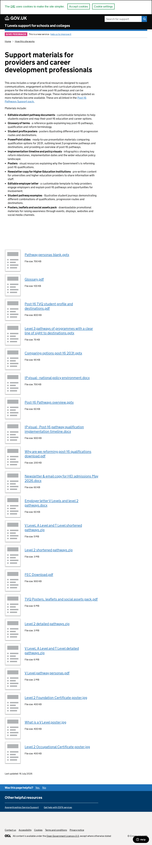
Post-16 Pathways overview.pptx (49, 402)
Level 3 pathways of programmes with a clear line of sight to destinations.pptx (59, 330)
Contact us (10, 830)
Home (8, 41)
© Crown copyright (137, 836)
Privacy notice (77, 830)
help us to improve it (60, 34)
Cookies (38, 830)
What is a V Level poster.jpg (45, 722)
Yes (37, 787)
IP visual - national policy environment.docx (57, 378)
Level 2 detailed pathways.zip (47, 624)
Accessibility (25, 830)
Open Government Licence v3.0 (62, 836)
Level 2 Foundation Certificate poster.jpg (56, 697)
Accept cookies (78, 6)
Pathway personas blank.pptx (47, 254)
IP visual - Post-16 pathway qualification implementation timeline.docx (54, 429)
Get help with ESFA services (58, 807)
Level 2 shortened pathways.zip (49, 550)
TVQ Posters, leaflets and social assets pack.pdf (61, 599)
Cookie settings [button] (103, 6)
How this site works (25, 41)
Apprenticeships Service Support (22, 807)
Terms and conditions (56, 830)
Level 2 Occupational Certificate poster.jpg (57, 747)
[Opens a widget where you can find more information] (141, 840)
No (44, 787)
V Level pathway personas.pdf (47, 673)
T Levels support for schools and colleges (37, 25)
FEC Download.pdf (39, 574)
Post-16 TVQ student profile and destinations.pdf (49, 306)
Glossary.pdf (34, 279)
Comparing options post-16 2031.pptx (53, 353)
